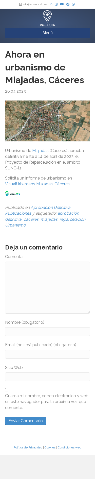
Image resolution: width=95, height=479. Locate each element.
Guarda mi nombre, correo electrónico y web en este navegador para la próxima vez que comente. (46, 401)
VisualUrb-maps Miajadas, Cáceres (37, 184)
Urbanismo (15, 225)
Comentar (14, 256)
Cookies (50, 447)
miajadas (49, 219)
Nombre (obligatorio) (24, 322)
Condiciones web (69, 447)
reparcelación (72, 219)
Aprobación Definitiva (50, 207)
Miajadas (41, 150)
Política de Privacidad (28, 447)
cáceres (31, 219)
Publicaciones (18, 213)
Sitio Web (14, 367)
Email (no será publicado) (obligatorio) (40, 344)
